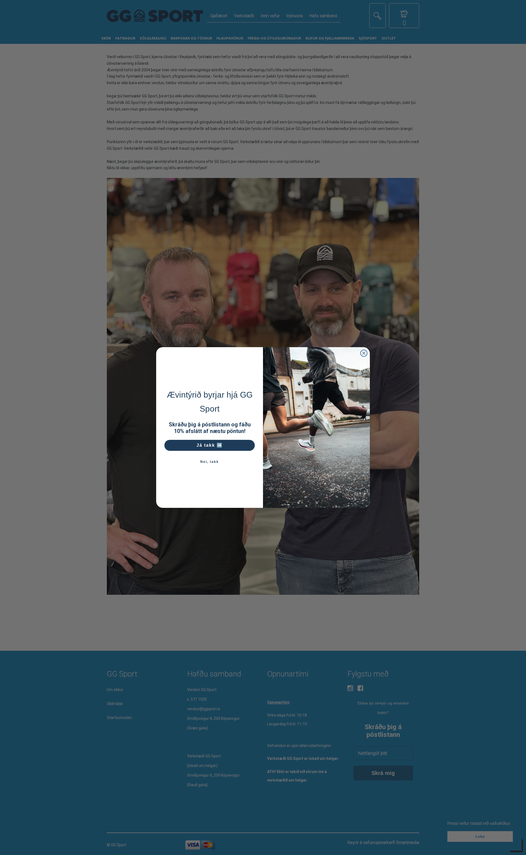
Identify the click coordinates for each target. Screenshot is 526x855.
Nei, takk (209, 462)
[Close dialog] (364, 353)
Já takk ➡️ (209, 445)
